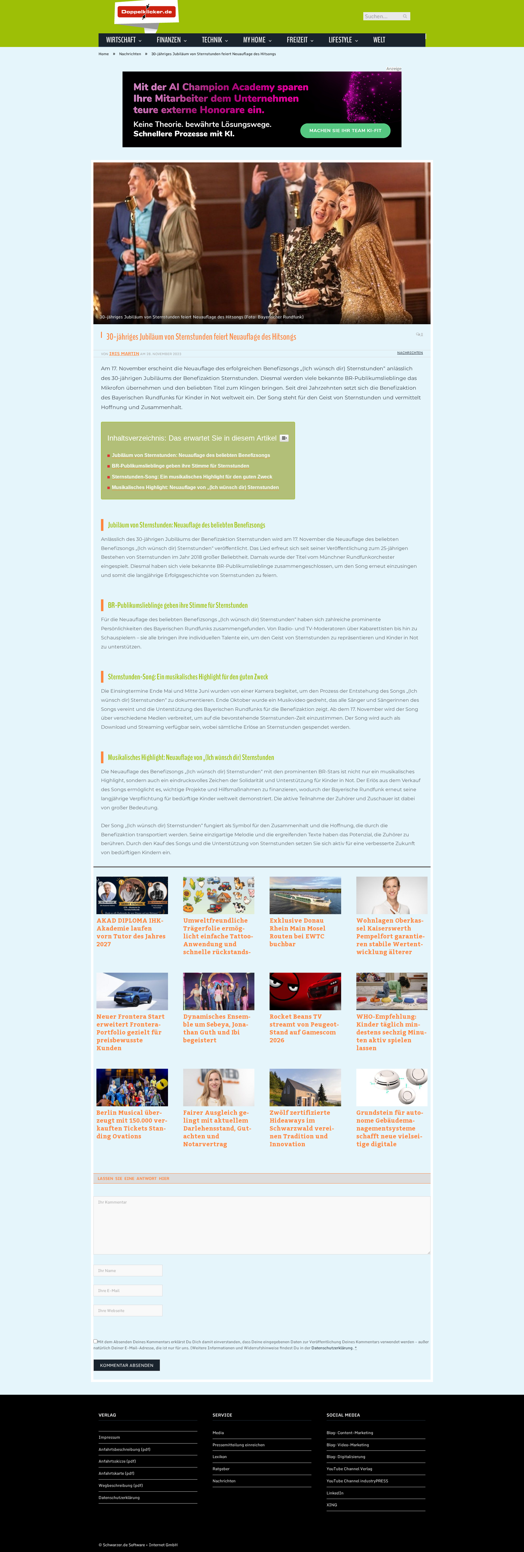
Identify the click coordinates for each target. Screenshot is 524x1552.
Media (218, 1432)
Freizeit (297, 40)
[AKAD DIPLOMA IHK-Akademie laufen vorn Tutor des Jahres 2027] (132, 895)
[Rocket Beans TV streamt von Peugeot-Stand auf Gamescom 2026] (305, 991)
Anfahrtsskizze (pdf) (117, 1461)
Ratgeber (221, 1468)
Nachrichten (410, 352)
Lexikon (220, 1456)
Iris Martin (124, 353)
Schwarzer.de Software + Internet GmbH (140, 1544)
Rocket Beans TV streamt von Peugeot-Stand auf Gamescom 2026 (304, 1028)
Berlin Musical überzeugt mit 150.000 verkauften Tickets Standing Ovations (131, 1124)
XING (332, 1504)
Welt (379, 40)
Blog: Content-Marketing (350, 1432)
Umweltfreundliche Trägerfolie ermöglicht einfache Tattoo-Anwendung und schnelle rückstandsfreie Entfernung (218, 936)
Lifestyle (340, 40)
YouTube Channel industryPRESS (357, 1480)
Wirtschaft (121, 40)
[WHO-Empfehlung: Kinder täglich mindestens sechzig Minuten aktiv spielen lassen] (392, 991)
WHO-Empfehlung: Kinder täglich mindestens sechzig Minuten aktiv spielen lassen (391, 1032)
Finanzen (169, 40)
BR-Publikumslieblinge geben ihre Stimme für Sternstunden (180, 465)
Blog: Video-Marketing (348, 1444)
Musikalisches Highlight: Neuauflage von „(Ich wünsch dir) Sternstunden (195, 487)
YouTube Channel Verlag (349, 1468)
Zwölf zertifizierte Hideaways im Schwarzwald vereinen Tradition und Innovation (302, 1128)
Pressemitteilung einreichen (239, 1444)
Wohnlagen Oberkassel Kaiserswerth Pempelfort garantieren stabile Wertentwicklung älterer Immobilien (390, 936)
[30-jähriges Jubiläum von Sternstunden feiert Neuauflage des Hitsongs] (262, 244)
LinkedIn (335, 1493)
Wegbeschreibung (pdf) (121, 1485)
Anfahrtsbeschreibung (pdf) (124, 1449)
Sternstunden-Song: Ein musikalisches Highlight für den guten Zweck (192, 476)
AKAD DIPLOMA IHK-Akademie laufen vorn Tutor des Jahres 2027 (131, 932)
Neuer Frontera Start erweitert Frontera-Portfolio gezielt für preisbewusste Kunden (130, 1032)
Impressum (109, 1437)
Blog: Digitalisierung (346, 1456)
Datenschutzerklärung (332, 1347)
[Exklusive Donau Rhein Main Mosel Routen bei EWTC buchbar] (305, 895)
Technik (212, 40)
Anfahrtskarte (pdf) (116, 1473)
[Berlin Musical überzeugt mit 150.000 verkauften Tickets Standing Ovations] (132, 1087)
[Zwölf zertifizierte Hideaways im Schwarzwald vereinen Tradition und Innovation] (305, 1087)
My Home (254, 40)
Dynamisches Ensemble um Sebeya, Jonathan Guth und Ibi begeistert (216, 1028)
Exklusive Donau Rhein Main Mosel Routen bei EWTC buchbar (298, 932)
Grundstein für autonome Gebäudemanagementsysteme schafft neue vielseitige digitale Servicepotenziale (389, 1128)
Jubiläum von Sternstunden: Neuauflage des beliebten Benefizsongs (191, 455)
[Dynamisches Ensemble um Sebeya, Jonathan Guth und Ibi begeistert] (219, 991)
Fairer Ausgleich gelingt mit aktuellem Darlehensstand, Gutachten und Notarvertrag (217, 1128)
